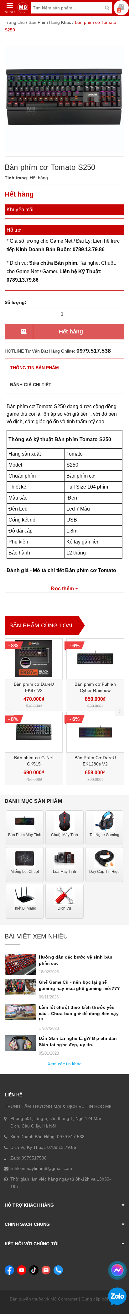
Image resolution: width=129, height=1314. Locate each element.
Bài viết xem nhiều (36, 936)
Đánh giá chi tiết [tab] (30, 384)
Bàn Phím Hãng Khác (49, 22)
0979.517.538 (93, 351)
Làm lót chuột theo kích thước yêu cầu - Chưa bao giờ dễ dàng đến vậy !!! (79, 1013)
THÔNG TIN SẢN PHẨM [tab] (34, 367)
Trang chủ (15, 22)
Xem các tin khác (64, 1063)
